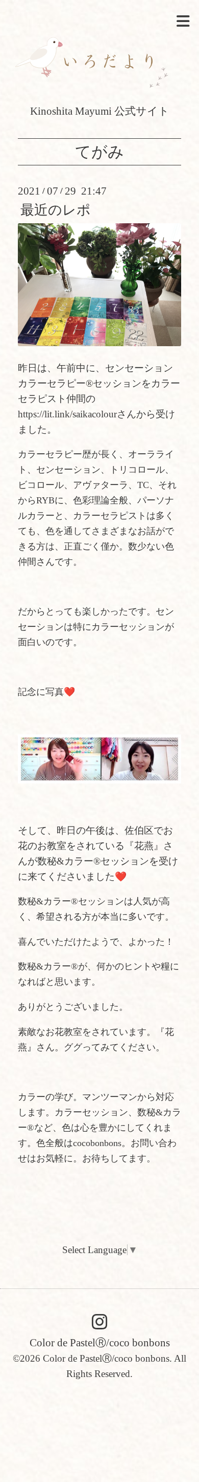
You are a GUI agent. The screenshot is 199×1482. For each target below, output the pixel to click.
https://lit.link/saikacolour (67, 414)
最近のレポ (55, 210)
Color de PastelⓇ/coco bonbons (100, 1342)
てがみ (99, 152)
